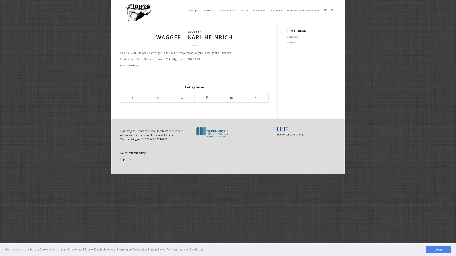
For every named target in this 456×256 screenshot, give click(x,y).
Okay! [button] (438, 249)
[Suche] (332, 10)
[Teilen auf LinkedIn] (231, 97)
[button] (205, 249)
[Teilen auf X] (157, 97)
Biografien (194, 31)
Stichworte (292, 42)
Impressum (126, 159)
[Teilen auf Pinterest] (207, 97)
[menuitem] (193, 10)
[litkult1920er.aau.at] (136, 10)
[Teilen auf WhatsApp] (182, 97)
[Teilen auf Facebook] (132, 97)
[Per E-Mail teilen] (256, 97)
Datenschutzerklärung (133, 152)
